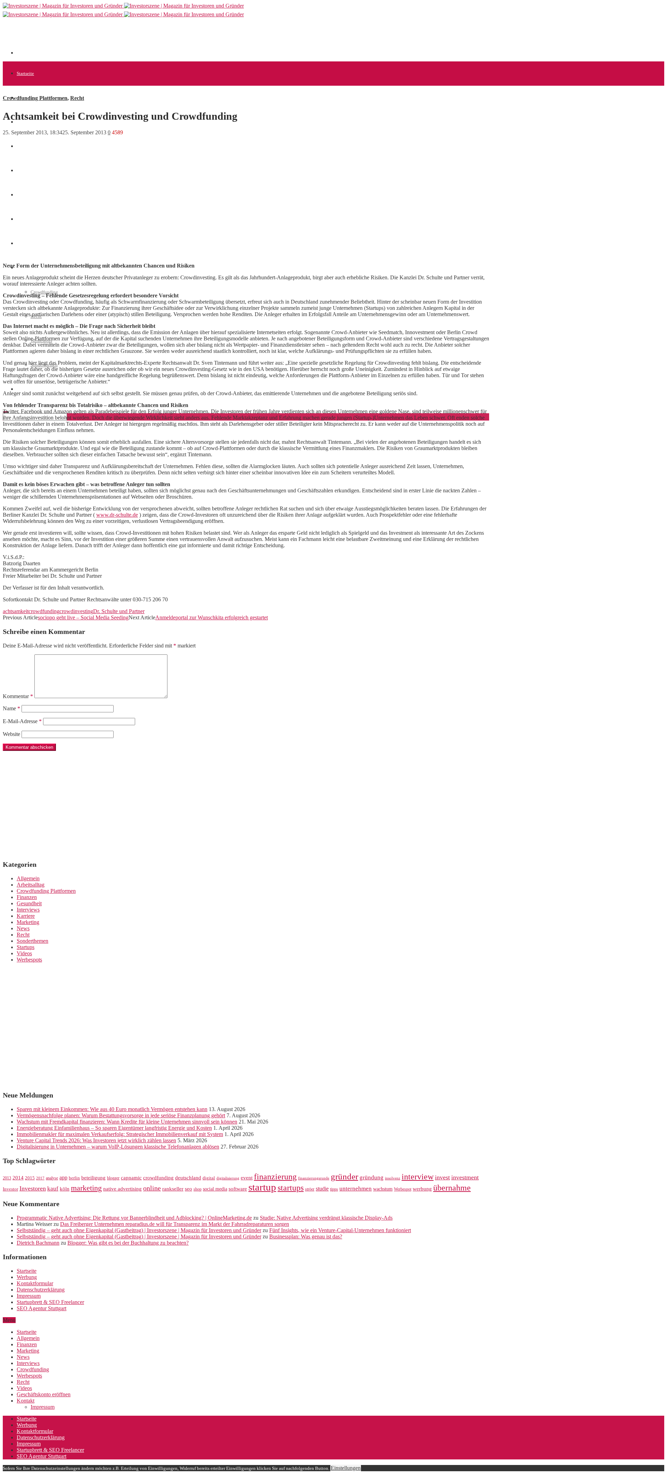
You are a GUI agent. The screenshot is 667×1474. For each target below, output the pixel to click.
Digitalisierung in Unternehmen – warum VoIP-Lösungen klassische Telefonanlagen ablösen (118, 1147)
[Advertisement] (143, 38)
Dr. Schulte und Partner (119, 611)
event (247, 1177)
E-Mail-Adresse (22, 721)
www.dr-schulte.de (117, 515)
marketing (86, 1188)
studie (322, 1189)
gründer (344, 1176)
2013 (7, 1178)
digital (209, 1178)
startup (262, 1187)
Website (11, 734)
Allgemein (28, 878)
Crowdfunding (44, 292)
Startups (25, 947)
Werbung (27, 1277)
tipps (334, 1189)
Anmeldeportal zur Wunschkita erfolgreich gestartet (211, 617)
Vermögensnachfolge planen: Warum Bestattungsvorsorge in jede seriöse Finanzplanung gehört (121, 1115)
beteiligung (93, 1177)
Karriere (26, 916)
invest (442, 1177)
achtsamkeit (15, 611)
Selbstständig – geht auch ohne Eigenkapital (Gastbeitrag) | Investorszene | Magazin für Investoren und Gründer (139, 1230)
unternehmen (355, 1188)
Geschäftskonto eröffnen (40, 389)
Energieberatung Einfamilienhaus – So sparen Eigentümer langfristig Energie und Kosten (114, 1128)
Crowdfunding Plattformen (35, 98)
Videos (24, 953)
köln (64, 1189)
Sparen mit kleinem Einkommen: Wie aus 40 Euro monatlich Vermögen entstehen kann (112, 1109)
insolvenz (392, 1178)
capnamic (131, 1177)
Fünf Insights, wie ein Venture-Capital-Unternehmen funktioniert (340, 1230)
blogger (113, 1178)
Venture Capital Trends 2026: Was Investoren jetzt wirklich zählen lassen (96, 1140)
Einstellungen (346, 1468)
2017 (40, 1178)
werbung (422, 1189)
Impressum (29, 1296)
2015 (30, 1178)
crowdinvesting (76, 611)
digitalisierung (227, 1178)
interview (418, 1176)
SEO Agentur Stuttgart (41, 1308)
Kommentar (18, 696)
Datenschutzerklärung (41, 1290)
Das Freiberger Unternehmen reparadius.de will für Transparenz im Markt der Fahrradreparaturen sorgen (174, 1224)
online (152, 1188)
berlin (74, 1178)
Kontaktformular (35, 1283)
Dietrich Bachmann (38, 1243)
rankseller (172, 1189)
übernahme (452, 1187)
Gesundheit (29, 903)
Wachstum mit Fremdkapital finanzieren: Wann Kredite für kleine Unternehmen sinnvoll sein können (127, 1122)
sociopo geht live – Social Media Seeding (83, 617)
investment (465, 1177)
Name (11, 708)
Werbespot (402, 1189)
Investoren (32, 1188)
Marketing (28, 922)
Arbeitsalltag (30, 885)
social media (215, 1189)
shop (197, 1189)
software (238, 1189)
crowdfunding (43, 611)
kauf (52, 1188)
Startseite (25, 73)
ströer (309, 1189)
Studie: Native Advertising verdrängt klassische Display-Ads (326, 1218)
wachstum (383, 1189)
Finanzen (27, 897)
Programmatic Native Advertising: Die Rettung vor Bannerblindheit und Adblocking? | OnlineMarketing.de (134, 1218)
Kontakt (25, 1401)
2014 (18, 1177)
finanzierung (275, 1176)
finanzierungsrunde (313, 1178)
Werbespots (29, 960)
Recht (77, 98)
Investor (10, 1189)
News (22, 146)
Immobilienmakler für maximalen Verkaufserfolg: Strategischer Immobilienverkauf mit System (120, 1134)
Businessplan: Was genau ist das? (305, 1236)
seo (188, 1189)
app (63, 1177)
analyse (52, 1178)
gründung (372, 1177)
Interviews (28, 910)
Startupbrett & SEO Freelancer (50, 1302)
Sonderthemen (32, 941)
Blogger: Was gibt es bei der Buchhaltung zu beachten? (128, 1243)
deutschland (188, 1177)
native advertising (122, 1189)
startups (291, 1187)
